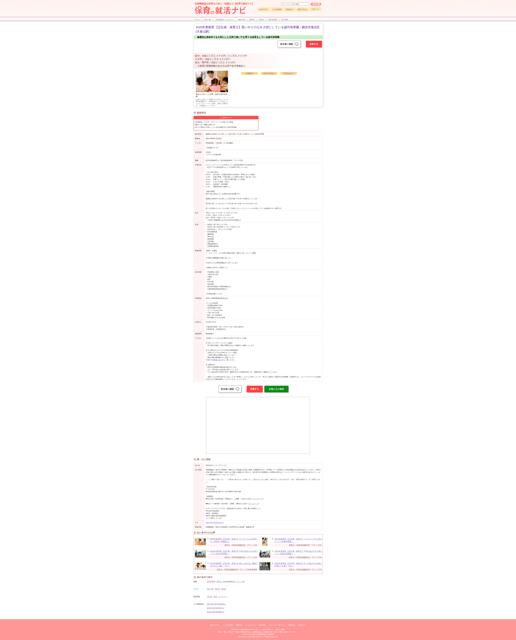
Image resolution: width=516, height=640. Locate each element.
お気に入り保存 (276, 389)
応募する (314, 44)
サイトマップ (251, 625)
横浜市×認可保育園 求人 (215, 608)
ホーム (197, 19)
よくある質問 (277, 9)
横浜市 (252, 19)
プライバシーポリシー (277, 625)
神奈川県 (241, 19)
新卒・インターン (221, 597)
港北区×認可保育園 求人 (215, 612)
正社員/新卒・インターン (225, 19)
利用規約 (262, 625)
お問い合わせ (302, 9)
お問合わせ (302, 625)
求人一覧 (207, 19)
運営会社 (290, 9)
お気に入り (315, 9)
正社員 (210, 597)
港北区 (261, 19)
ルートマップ (258, 499)
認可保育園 (273, 19)
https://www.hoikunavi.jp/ (215, 523)
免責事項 (291, 625)
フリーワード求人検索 (315, 4)
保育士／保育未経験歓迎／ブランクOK (231, 582)
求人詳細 (284, 19)
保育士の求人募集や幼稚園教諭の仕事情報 (258, 634)
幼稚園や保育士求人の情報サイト (220, 10)
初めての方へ (264, 9)
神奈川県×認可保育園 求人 (216, 604)
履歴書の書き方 (217, 360)
